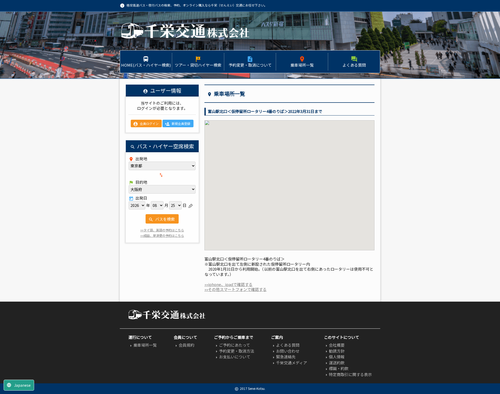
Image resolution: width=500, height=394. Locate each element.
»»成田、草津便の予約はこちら (162, 235)
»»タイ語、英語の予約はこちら (162, 230)
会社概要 (334, 345)
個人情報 (334, 356)
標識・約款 (336, 368)
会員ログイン (146, 123)
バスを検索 (161, 219)
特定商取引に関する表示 (348, 374)
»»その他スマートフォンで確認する (235, 289)
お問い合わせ (285, 351)
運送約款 (334, 362)
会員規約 (184, 345)
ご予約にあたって (232, 345)
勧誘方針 (334, 351)
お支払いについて (232, 356)
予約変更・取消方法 (234, 351)
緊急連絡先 (283, 356)
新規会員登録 (177, 123)
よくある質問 (285, 345)
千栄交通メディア (289, 362)
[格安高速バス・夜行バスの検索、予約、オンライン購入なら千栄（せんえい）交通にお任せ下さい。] (185, 37)
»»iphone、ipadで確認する (228, 284)
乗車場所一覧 (142, 345)
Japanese (19, 385)
